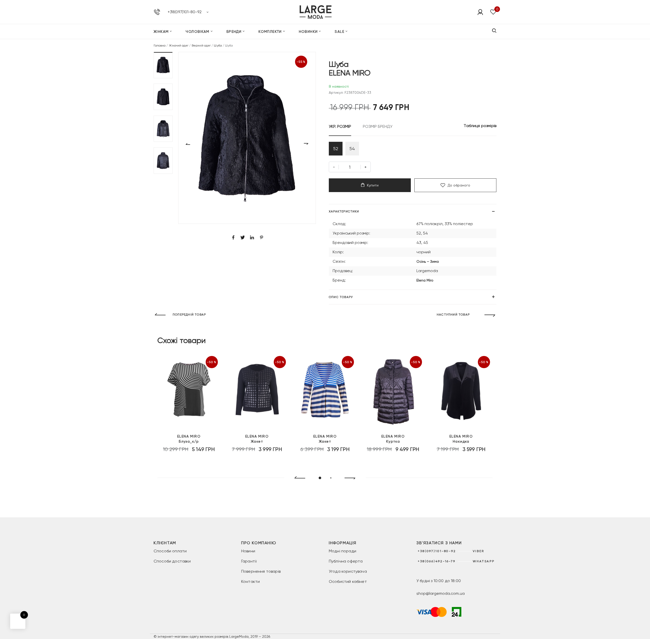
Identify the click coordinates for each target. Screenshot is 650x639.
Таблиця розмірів (480, 125)
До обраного (459, 185)
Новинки (308, 31)
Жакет (257, 438)
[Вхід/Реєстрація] (480, 12)
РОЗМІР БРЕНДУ (377, 126)
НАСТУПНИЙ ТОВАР (453, 314)
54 (352, 148)
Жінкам (161, 31)
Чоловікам (197, 31)
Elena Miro (424, 280)
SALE (339, 31)
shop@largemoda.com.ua (440, 593)
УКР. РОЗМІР (340, 126)
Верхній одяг (201, 45)
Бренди (233, 31)
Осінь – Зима (427, 261)
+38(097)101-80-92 (185, 11)
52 (335, 148)
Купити (373, 185)
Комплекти (270, 31)
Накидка (461, 438)
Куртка (393, 438)
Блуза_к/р (189, 438)
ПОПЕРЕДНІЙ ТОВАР (189, 314)
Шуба (218, 45)
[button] (163, 65)
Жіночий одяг (179, 45)
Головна (160, 45)
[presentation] (297, 478)
